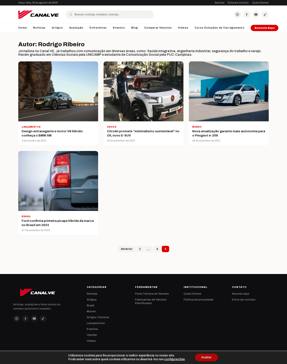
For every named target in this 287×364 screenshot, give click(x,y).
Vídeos (183, 27)
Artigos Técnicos (98, 317)
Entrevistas (98, 27)
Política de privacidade (198, 299)
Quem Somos (260, 2)
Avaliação (76, 27)
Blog (134, 27)
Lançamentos (96, 323)
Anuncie (219, 2)
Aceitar (206, 357)
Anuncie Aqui (264, 27)
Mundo (91, 311)
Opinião (92, 334)
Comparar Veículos (158, 27)
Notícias (39, 27)
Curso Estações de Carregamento (219, 27)
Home (22, 27)
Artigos (57, 27)
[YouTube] (255, 14)
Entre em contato (238, 2)
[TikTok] (265, 14)
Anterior (127, 249)
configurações (174, 359)
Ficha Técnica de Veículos (152, 293)
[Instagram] (237, 14)
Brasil (90, 305)
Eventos (119, 27)
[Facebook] (246, 14)
